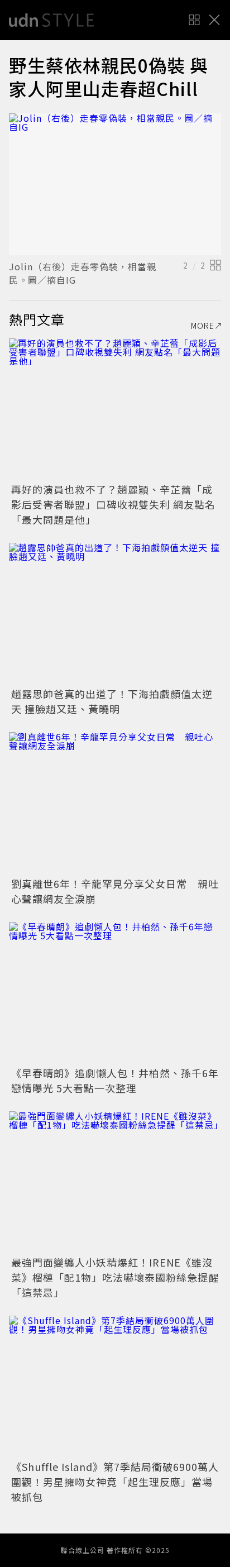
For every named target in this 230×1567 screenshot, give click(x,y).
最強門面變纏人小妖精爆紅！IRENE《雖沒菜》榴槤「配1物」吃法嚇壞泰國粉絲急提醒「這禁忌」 (115, 1277)
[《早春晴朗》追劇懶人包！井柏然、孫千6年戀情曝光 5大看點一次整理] (115, 992)
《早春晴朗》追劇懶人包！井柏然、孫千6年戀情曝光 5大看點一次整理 (115, 1080)
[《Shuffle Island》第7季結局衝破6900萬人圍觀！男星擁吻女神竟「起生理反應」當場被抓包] (115, 1386)
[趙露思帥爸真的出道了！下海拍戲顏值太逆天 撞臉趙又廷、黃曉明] (115, 613)
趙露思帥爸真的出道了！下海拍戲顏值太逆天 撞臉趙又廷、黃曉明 (112, 701)
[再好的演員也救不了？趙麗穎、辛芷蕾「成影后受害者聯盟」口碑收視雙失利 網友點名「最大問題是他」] (115, 409)
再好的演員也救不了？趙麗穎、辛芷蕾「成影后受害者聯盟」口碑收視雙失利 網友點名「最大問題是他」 (113, 504)
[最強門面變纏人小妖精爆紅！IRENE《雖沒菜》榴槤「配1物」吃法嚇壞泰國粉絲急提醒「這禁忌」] (115, 1182)
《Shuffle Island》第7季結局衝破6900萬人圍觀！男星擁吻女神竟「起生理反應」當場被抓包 (115, 1481)
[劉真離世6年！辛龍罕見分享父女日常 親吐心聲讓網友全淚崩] (115, 802)
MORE (202, 325)
